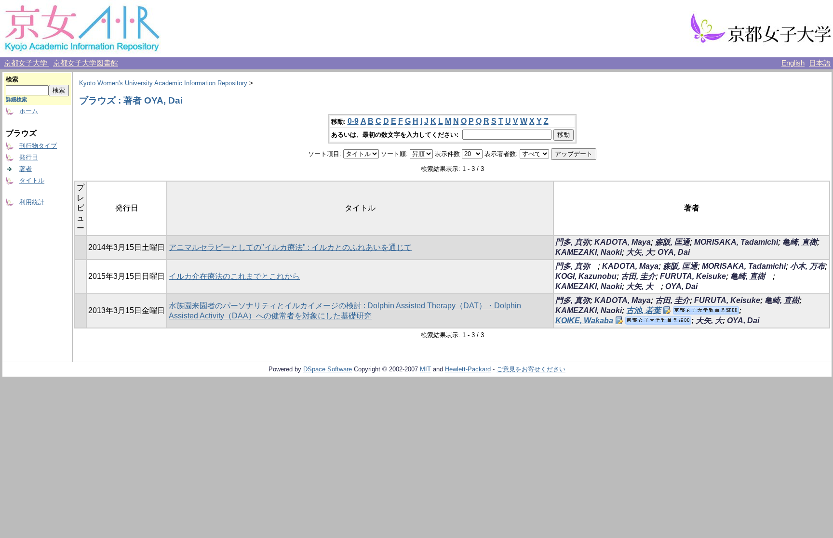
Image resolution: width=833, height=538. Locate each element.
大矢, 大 (639, 252)
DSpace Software (327, 369)
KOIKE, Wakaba (584, 320)
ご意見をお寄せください (531, 369)
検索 (12, 79)
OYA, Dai (674, 252)
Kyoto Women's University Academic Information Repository (163, 83)
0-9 (353, 121)
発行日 (28, 157)
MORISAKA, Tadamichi (736, 242)
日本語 (820, 63)
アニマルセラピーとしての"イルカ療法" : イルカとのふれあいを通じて (290, 247)
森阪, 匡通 (672, 242)
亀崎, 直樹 (799, 242)
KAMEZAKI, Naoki (588, 252)
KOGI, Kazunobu (586, 276)
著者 (25, 168)
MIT (425, 369)
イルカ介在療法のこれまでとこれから (234, 276)
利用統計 (31, 202)
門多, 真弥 (572, 242)
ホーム (28, 111)
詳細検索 (16, 99)
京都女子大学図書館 (85, 63)
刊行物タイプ (38, 145)
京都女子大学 (26, 63)
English (793, 63)
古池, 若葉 (643, 310)
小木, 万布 (807, 266)
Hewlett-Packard (468, 369)
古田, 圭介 (638, 276)
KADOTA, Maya (622, 242)
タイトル (31, 180)
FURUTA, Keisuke (693, 276)
